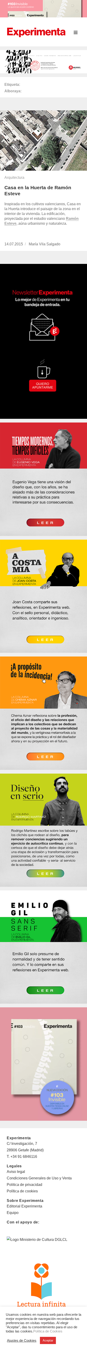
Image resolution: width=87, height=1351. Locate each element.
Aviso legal (16, 1172)
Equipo (13, 1213)
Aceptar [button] (48, 1340)
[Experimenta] (36, 32)
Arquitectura (14, 177)
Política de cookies (22, 1191)
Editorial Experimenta (24, 1206)
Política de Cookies (47, 1331)
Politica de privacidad (24, 1185)
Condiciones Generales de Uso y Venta (39, 1178)
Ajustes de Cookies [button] (21, 1340)
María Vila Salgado (44, 244)
